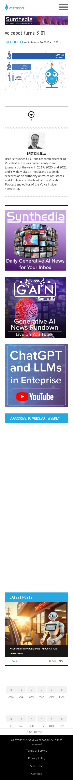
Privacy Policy (36, 758)
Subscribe (36, 766)
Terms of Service (36, 750)
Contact (36, 773)
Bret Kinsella (14, 42)
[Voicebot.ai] (28, 7)
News (13, 661)
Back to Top (34, 732)
